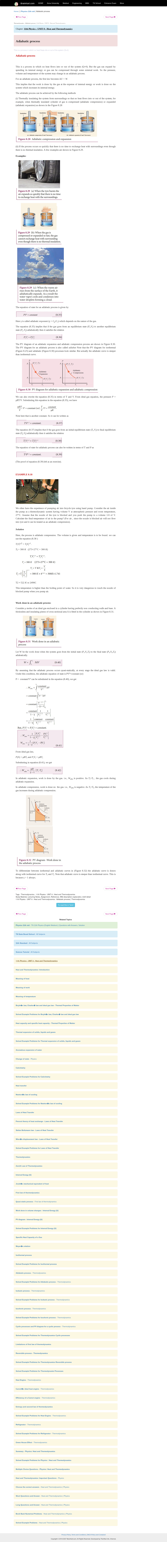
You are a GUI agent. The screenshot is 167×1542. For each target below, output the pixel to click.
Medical (66, 3)
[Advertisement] (137, 46)
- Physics (26, 1059)
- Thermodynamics (31, 1273)
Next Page (109, 17)
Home (16, 11)
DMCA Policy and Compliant (96, 1535)
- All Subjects (30, 934)
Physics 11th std (28, 11)
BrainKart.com (27, 3)
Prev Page (21, 17)
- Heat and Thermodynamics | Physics (42, 1487)
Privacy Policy (66, 1535)
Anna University (53, 3)
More (122, 3)
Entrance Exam (110, 3)
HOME (40, 3)
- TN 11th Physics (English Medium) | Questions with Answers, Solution (50, 925)
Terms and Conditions (79, 1535)
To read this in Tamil (65, 905)
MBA (87, 3)
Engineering (77, 3)
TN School (97, 3)
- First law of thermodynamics (36, 1202)
